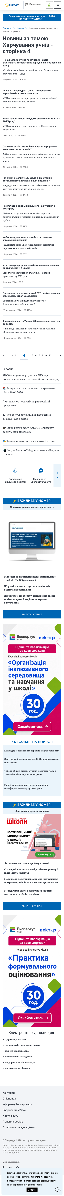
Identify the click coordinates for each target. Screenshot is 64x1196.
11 (54, 355)
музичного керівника (17, 1068)
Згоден (32, 1189)
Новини (20, 28)
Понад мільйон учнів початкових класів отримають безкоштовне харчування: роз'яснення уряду (32, 62)
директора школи (15, 1039)
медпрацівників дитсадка (20, 1062)
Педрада (7, 28)
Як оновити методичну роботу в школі (26, 863)
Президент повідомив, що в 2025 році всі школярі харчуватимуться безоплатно (32, 294)
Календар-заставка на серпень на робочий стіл (31, 750)
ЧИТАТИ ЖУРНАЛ (32, 614)
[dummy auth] (49, 5)
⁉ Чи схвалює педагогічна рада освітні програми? (26, 403)
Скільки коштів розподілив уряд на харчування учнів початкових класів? (30, 148)
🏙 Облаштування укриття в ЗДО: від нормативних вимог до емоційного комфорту (31, 377)
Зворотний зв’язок (14, 1110)
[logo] (12, 5)
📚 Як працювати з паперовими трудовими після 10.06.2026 (29, 390)
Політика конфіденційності (20, 1127)
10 (50, 355)
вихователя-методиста (18, 1056)
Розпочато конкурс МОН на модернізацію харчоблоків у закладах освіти (27, 92)
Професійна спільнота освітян (15, 480)
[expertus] (32, 5)
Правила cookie (13, 1121)
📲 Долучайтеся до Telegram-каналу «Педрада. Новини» (31, 452)
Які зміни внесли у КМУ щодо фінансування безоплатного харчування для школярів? (27, 179)
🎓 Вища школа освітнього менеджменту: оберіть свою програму (28, 430)
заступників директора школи (22, 1045)
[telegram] (10, 1167)
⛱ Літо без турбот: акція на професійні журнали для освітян (27, 416)
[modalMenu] (57, 5)
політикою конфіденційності (40, 1180)
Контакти (9, 1092)
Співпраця (9, 1098)
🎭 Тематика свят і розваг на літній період (29, 441)
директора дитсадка (17, 1050)
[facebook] (3, 1167)
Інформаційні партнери (17, 1104)
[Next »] (59, 355)
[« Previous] (4, 355)
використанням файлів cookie (26, 1184)
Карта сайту (10, 1115)
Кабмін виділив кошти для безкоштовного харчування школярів (27, 238)
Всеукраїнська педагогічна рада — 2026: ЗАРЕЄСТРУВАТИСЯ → (32, 17)
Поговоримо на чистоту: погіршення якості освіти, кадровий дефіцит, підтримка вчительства (29, 599)
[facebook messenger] (17, 1167)
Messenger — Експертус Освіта (41, 480)
